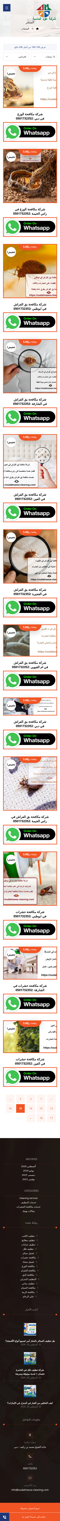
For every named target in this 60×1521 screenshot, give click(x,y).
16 (10, 1108)
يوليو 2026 (28, 1170)
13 (41, 1108)
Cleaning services (28, 1198)
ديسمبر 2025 (28, 1174)
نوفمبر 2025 (28, 1179)
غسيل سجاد (28, 1261)
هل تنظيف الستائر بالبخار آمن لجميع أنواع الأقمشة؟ (30, 1340)
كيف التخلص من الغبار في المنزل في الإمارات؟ (30, 1402)
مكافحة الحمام (28, 1287)
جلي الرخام (28, 1296)
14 (30, 1108)
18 (41, 1118)
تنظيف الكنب (28, 1235)
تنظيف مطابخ (28, 1240)
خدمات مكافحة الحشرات (28, 1206)
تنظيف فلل (28, 1248)
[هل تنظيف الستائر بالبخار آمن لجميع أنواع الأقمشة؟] (30, 1329)
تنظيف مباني (28, 1283)
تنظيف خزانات (28, 1244)
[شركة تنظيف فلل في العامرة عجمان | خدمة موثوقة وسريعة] (30, 1358)
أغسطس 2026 (28, 1166)
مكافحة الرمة (28, 1292)
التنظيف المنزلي (28, 1279)
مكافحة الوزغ (28, 1266)
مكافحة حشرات (28, 1257)
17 (51, 1118)
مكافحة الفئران (28, 1270)
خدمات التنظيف (28, 1202)
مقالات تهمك (28, 1211)
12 (51, 1108)
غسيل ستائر (28, 1253)
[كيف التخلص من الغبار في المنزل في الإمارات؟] (30, 1391)
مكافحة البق (28, 1274)
